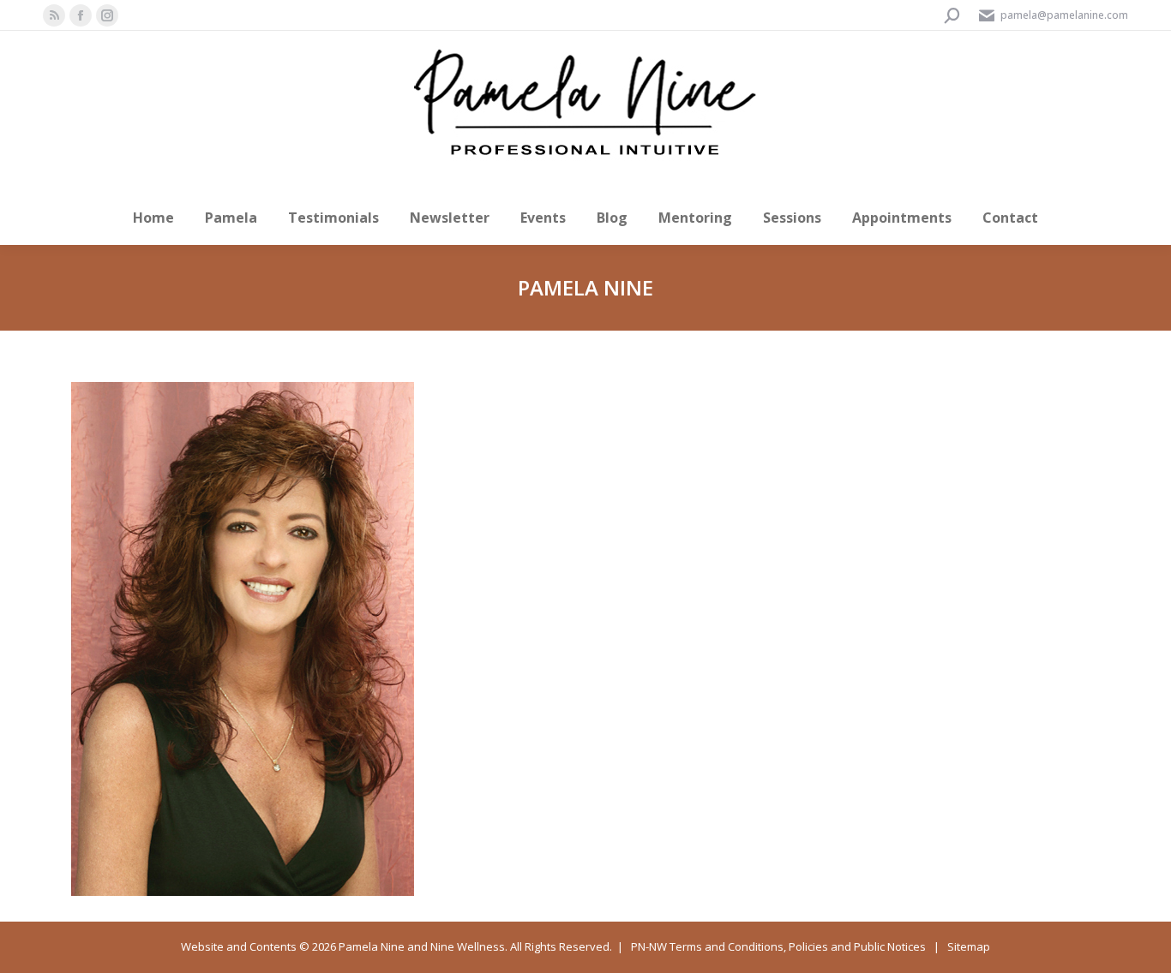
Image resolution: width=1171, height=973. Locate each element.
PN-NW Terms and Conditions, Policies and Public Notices (778, 946)
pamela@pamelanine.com (1064, 15)
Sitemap (968, 946)
